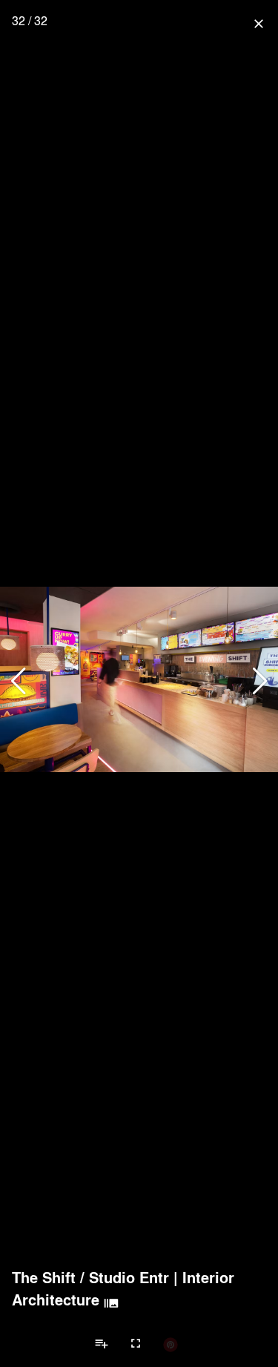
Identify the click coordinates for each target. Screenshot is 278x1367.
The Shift (44, 1277)
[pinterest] (170, 1344)
